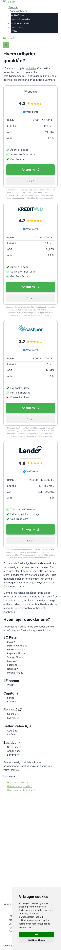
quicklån (31, 68)
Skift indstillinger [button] (36, 940)
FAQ (11, 916)
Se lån (30, 181)
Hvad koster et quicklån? (21, 790)
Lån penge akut (17, 27)
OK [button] (36, 934)
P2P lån (14, 31)
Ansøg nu (28, 169)
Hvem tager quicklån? (19, 786)
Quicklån (13, 7)
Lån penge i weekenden (20, 19)
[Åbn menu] (6, 45)
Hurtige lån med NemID (20, 23)
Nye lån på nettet (17, 15)
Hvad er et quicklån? (18, 782)
